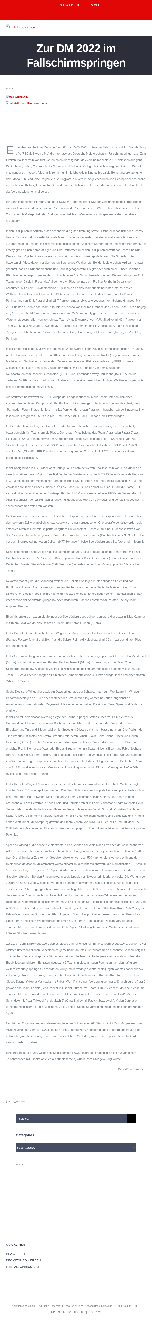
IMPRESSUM (58, 1312)
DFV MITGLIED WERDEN (23, 1260)
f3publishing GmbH (24, 1306)
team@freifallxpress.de (99, 1306)
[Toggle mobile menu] (144, 30)
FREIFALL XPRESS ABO (22, 1266)
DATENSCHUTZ (77, 1312)
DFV (80, 1306)
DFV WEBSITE (16, 1254)
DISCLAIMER (96, 1312)
